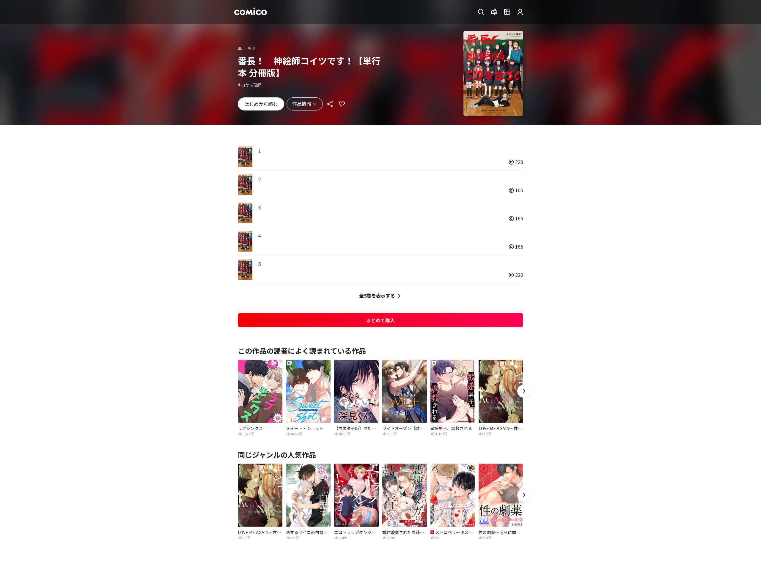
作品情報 (301, 103)
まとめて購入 (380, 320)
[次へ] (523, 391)
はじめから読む (261, 104)
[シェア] (330, 104)
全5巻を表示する (377, 295)
